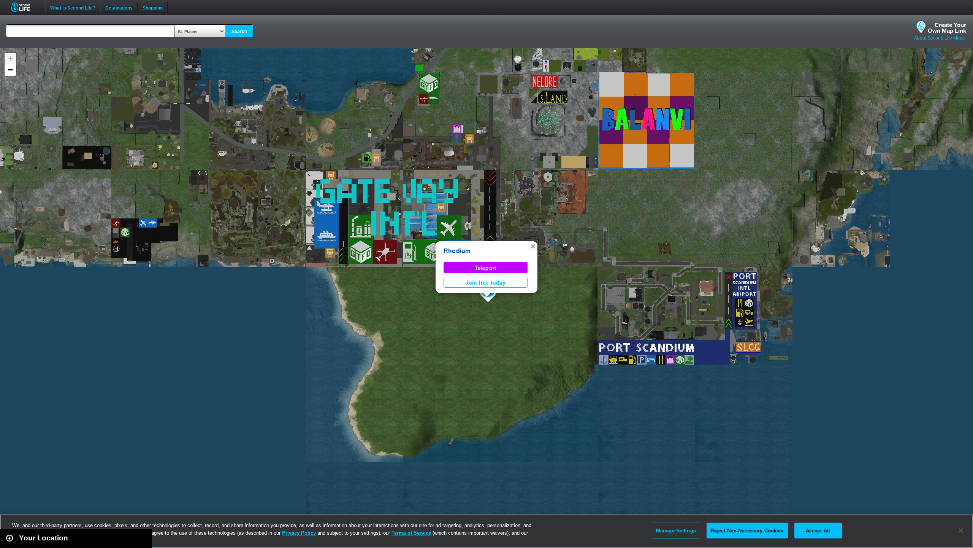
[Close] (960, 530)
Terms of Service (411, 533)
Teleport (486, 267)
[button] (532, 245)
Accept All (818, 530)
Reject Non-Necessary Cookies (747, 530)
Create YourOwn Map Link (947, 28)
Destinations (119, 7)
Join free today (485, 282)
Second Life (25, 7)
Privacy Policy (299, 533)
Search (239, 31)
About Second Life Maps (939, 38)
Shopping (153, 7)
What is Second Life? (72, 7)
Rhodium (457, 250)
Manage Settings (676, 530)
